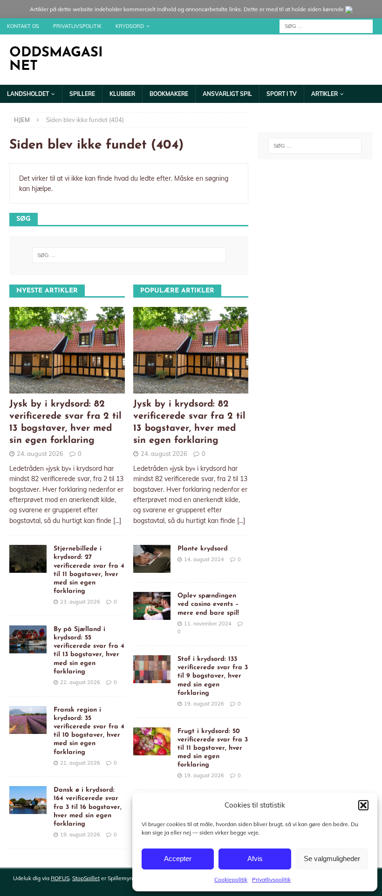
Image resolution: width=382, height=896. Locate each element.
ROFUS (60, 878)
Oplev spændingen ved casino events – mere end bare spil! (208, 604)
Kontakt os (23, 26)
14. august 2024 (204, 559)
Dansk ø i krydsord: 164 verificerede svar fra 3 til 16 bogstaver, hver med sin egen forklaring (88, 807)
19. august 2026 (80, 834)
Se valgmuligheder (332, 858)
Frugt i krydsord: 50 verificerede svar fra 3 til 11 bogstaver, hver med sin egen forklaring (212, 748)
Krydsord (130, 26)
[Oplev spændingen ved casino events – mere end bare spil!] (152, 606)
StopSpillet (86, 878)
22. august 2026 (80, 682)
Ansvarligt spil (227, 93)
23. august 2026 (80, 601)
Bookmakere (169, 93)
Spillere (82, 93)
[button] (363, 805)
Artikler (324, 93)
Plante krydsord (202, 548)
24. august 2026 (40, 453)
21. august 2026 (80, 763)
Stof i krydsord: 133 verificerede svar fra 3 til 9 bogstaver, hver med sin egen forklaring (212, 676)
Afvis (255, 858)
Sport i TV (281, 93)
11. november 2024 (208, 623)
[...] (117, 520)
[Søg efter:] (326, 25)
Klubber (122, 93)
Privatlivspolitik (271, 879)
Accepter (177, 858)
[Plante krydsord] (152, 559)
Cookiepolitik (230, 879)
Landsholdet (28, 93)
